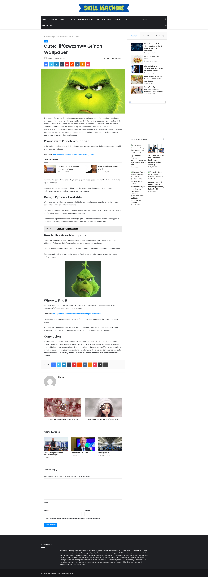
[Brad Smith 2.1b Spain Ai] (83, 444)
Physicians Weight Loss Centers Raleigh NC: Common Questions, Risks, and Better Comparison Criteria (138, 195)
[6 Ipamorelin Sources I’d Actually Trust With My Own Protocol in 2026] (138, 149)
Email (46, 510)
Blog (52, 37)
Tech (125, 19)
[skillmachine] (104, 8)
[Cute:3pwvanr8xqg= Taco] (137, 59)
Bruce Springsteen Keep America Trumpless (53, 454)
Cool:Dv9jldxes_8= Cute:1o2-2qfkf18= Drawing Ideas (73, 154)
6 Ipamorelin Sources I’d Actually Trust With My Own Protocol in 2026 (138, 160)
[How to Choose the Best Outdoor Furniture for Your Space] (137, 79)
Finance (63, 19)
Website (87, 510)
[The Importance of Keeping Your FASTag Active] (50, 169)
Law (97, 19)
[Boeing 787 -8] (110, 444)
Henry (50, 58)
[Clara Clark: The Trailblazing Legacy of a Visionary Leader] (137, 69)
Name (46, 502)
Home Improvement (85, 19)
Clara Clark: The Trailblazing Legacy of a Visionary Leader (153, 68)
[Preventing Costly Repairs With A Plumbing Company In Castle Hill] (156, 175)
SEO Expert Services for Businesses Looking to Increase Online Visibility (156, 160)
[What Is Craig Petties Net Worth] (91, 169)
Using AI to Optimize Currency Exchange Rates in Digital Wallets (153, 89)
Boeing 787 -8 (103, 453)
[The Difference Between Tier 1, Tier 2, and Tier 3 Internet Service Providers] (137, 47)
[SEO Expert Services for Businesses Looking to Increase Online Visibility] (156, 148)
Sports (117, 19)
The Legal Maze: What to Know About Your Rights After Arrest (76, 314)
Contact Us (47, 26)
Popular (134, 36)
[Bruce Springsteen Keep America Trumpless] (56, 444)
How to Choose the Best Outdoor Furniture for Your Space (153, 78)
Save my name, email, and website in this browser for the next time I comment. (73, 518)
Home (44, 19)
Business (53, 19)
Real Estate (106, 19)
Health (72, 19)
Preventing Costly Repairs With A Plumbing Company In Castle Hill (156, 185)
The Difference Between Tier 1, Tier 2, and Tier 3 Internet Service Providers (153, 47)
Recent (146, 36)
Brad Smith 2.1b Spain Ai (80, 453)
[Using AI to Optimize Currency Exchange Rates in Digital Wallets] (137, 90)
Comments (160, 36)
